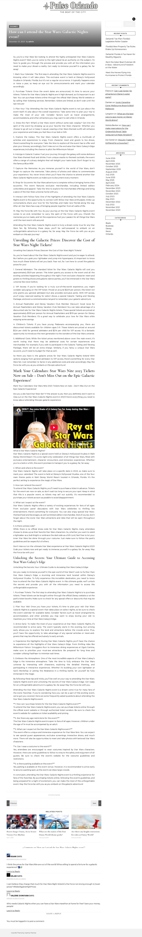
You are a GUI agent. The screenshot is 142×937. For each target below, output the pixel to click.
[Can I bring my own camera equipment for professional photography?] (96, 803)
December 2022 (113, 202)
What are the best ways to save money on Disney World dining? (119, 117)
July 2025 (110, 175)
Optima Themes (30, 933)
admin (31, 41)
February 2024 (112, 185)
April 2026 (110, 161)
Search (129, 24)
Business (109, 226)
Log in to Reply (13, 871)
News (108, 231)
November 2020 (113, 210)
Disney (14, 26)
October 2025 (112, 166)
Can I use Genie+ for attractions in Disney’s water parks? (118, 94)
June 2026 (110, 158)
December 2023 (113, 188)
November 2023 (113, 191)
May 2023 (110, 199)
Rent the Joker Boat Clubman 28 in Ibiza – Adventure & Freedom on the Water (120, 65)
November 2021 (113, 207)
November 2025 (113, 164)
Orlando (109, 234)
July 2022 (110, 205)
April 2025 (110, 183)
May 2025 (110, 180)
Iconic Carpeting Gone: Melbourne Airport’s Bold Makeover (119, 105)
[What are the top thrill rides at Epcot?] (12, 803)
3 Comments (54, 795)
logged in (22, 921)
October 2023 (112, 194)
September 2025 (113, 169)
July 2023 (110, 196)
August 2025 (111, 172)
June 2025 (110, 177)
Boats (108, 223)
